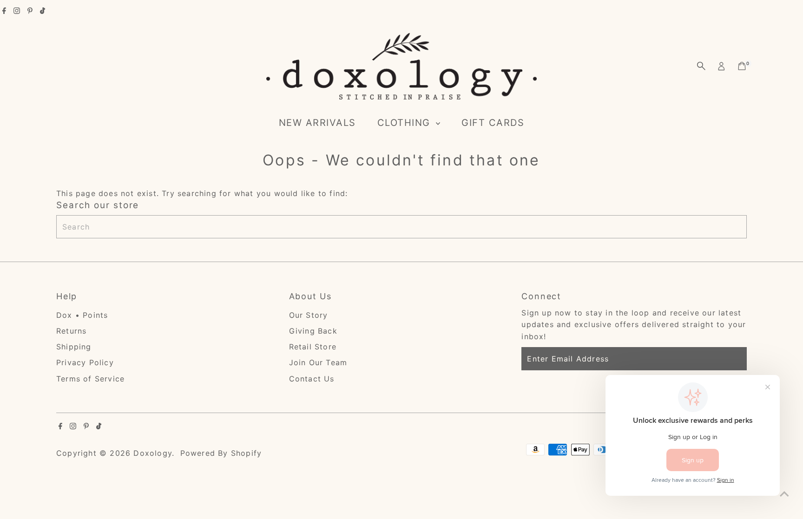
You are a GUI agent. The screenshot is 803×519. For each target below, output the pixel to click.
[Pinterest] (30, 11)
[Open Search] (701, 66)
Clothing (405, 122)
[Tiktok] (42, 11)
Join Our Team (318, 362)
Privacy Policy (85, 362)
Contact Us (312, 378)
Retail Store (312, 346)
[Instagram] (16, 11)
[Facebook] (4, 11)
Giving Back (313, 330)
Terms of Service (90, 378)
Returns (71, 330)
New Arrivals (317, 122)
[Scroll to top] (784, 493)
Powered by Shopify (221, 453)
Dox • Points (82, 315)
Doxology (152, 453)
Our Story (308, 315)
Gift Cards (492, 122)
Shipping (74, 346)
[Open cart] (742, 66)
